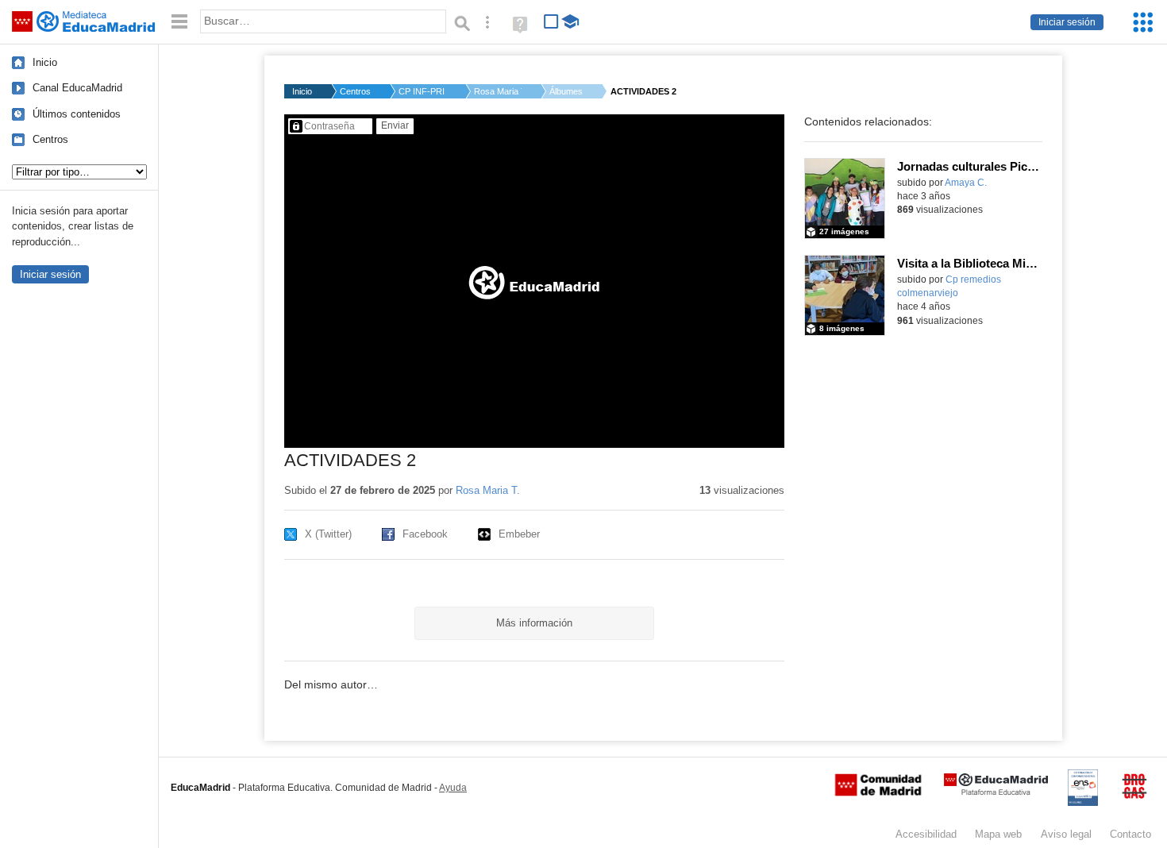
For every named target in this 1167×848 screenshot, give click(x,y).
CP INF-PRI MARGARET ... (422, 91)
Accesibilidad (926, 834)
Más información (534, 623)
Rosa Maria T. (498, 91)
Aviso (1066, 834)
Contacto (1130, 834)
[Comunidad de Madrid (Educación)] (878, 792)
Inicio (45, 62)
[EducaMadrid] (996, 792)
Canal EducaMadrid (77, 88)
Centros (50, 139)
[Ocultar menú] (179, 22)
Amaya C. (966, 182)
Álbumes (566, 91)
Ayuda (453, 787)
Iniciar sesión (1067, 22)
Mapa (998, 834)
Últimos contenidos (77, 114)
